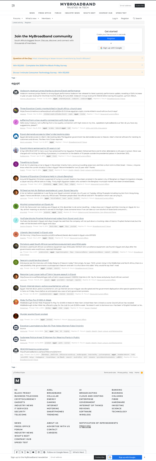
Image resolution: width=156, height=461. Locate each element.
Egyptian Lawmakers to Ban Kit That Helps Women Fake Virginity (52, 326)
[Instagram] (38, 452)
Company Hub (105, 13)
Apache (23, 238)
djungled (23, 212)
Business (117, 393)
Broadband (54, 393)
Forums (16, 18)
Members (46, 18)
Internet (52, 405)
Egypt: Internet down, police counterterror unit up (44, 286)
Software (85, 412)
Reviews (84, 408)
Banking (117, 390)
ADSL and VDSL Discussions (96, 128)
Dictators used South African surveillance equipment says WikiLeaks (53, 244)
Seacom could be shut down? (34, 260)
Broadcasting (88, 393)
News (32, 13)
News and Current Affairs (109, 114)
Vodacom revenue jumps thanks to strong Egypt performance (50, 91)
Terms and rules (110, 372)
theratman (24, 308)
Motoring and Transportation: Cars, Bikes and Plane (97, 212)
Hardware (118, 402)
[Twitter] (22, 452)
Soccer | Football (91, 308)
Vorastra (23, 114)
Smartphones (55, 412)
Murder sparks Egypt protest (34, 314)
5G (16, 390)
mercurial (23, 331)
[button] (22, 18)
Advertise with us (58, 426)
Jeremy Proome (26, 226)
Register (28, 22)
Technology (119, 412)
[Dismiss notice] (142, 58)
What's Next (89, 13)
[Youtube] (33, 452)
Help (131, 372)
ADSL (50, 390)
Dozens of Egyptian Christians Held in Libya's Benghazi (46, 176)
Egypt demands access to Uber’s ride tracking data (45, 134)
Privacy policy (123, 372)
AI (80, 390)
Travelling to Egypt (29, 162)
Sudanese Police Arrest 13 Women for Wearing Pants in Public (50, 337)
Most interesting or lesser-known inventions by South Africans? (62, 58)
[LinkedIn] (27, 452)
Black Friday (23, 393)
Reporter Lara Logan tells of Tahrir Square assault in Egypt (48, 274)
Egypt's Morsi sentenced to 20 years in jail (40, 148)
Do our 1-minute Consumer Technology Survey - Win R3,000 (41, 73)
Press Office (44, 13)
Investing (118, 405)
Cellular (53, 396)
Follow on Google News (57, 452)
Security (20, 412)
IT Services (21, 408)
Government (87, 402)
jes (21, 252)
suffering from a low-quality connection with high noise (47, 120)
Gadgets (20, 402)
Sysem (22, 170)
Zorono (22, 128)
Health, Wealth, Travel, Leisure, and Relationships (86, 170)
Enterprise (86, 399)
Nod (21, 319)
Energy (51, 399)
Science (117, 408)
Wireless (85, 415)
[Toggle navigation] (13, 5)
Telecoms (20, 415)
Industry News (72, 13)
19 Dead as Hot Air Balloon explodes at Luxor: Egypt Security (49, 190)
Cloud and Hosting (91, 396)
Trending (53, 415)
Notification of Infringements (98, 423)
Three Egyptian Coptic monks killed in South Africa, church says (51, 108)
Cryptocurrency (25, 399)
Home (137, 372)
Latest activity (18, 22)
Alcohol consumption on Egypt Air (37, 204)
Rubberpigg (24, 156)
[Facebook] (17, 452)
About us (52, 423)
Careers (52, 433)
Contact (52, 429)
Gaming (51, 402)
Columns (117, 396)
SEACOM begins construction (34, 349)
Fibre (115, 399)
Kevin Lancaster (26, 142)
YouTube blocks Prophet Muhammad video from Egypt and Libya (52, 218)
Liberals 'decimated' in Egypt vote (36, 232)
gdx (21, 268)
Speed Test (121, 13)
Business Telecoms (26, 396)
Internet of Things (91, 405)
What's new (31, 18)
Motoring (53, 408)
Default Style (20, 372)
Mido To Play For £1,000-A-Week (35, 300)
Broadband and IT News (116, 98)
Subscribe (140, 6)
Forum (58, 13)
